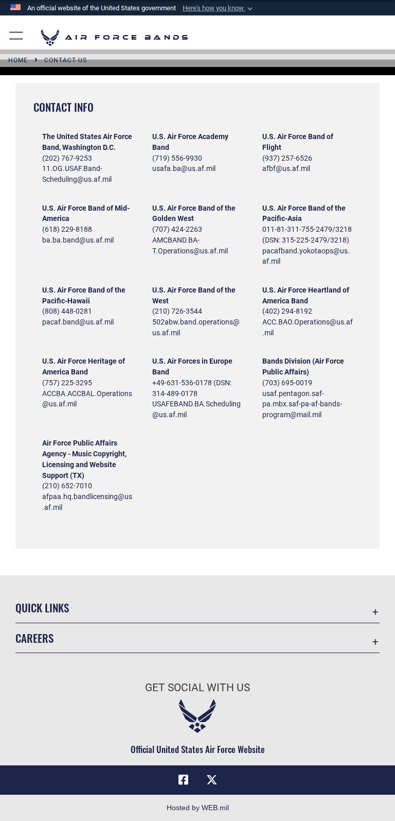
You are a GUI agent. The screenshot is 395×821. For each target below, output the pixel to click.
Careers (34, 638)
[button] (219, 8)
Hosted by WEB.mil (198, 807)
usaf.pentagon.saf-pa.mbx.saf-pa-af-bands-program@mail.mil (302, 404)
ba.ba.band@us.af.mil (78, 240)
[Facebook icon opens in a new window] (183, 780)
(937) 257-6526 (287, 158)
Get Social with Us (197, 687)
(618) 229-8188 (67, 229)
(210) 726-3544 (177, 311)
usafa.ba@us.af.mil (184, 168)
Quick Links (42, 607)
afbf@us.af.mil (286, 168)
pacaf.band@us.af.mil (78, 322)
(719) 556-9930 (177, 158)
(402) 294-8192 (287, 311)
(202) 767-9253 (67, 158)
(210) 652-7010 (67, 486)
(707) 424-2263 (177, 229)
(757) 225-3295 (67, 383)
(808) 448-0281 (67, 311)
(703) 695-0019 (287, 383)
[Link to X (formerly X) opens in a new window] (212, 780)
